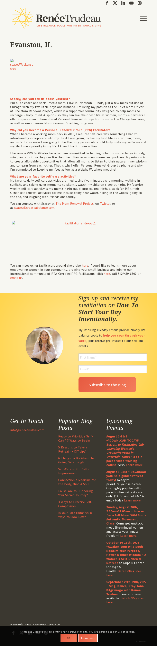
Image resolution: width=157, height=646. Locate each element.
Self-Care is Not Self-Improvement (73, 471)
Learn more (128, 535)
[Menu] (142, 18)
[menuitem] (142, 18)
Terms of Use (54, 624)
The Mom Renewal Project (75, 203)
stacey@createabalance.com (34, 207)
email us (16, 278)
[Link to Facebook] (107, 3)
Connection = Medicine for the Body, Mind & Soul (77, 482)
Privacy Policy (39, 624)
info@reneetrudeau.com (27, 430)
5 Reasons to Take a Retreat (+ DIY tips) (72, 449)
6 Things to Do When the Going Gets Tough (76, 460)
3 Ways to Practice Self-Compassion (75, 504)
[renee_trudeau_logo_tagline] (56, 18)
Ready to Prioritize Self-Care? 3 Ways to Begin (75, 438)
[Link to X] (115, 3)
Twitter (105, 203)
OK (68, 637)
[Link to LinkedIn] (123, 3)
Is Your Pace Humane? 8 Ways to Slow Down (75, 515)
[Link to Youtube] (131, 3)
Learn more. (134, 465)
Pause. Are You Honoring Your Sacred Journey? (75, 493)
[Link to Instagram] (140, 3)
